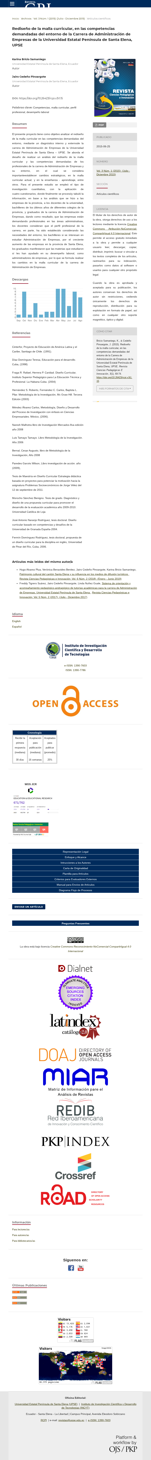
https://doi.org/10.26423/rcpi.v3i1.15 (41, 98)
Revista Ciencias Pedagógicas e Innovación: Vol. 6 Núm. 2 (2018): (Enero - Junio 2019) (71, 578)
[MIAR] (75, 1082)
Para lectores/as (21, 1229)
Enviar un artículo (29, 906)
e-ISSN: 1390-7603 (75, 665)
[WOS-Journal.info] (30, 835)
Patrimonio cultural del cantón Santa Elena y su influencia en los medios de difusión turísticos (74, 574)
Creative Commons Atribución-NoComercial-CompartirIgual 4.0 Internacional (115, 229)
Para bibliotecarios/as (23, 1241)
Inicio (15, 18)
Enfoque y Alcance (75, 857)
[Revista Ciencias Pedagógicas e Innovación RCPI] (75, 1054)
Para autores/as (20, 1235)
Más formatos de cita (114, 388)
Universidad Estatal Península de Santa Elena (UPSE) (46, 1404)
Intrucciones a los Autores (76, 862)
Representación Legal (75, 851)
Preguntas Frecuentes (75, 923)
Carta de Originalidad (75, 868)
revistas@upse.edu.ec (71, 1420)
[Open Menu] (12, 3)
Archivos (26, 18)
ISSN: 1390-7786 (76, 670)
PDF (101, 124)
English (16, 621)
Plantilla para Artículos (75, 873)
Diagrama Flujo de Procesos (75, 890)
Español (17, 626)
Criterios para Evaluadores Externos (76, 879)
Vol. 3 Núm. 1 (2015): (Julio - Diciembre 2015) (59, 18)
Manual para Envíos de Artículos (75, 884)
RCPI (44, 1420)
